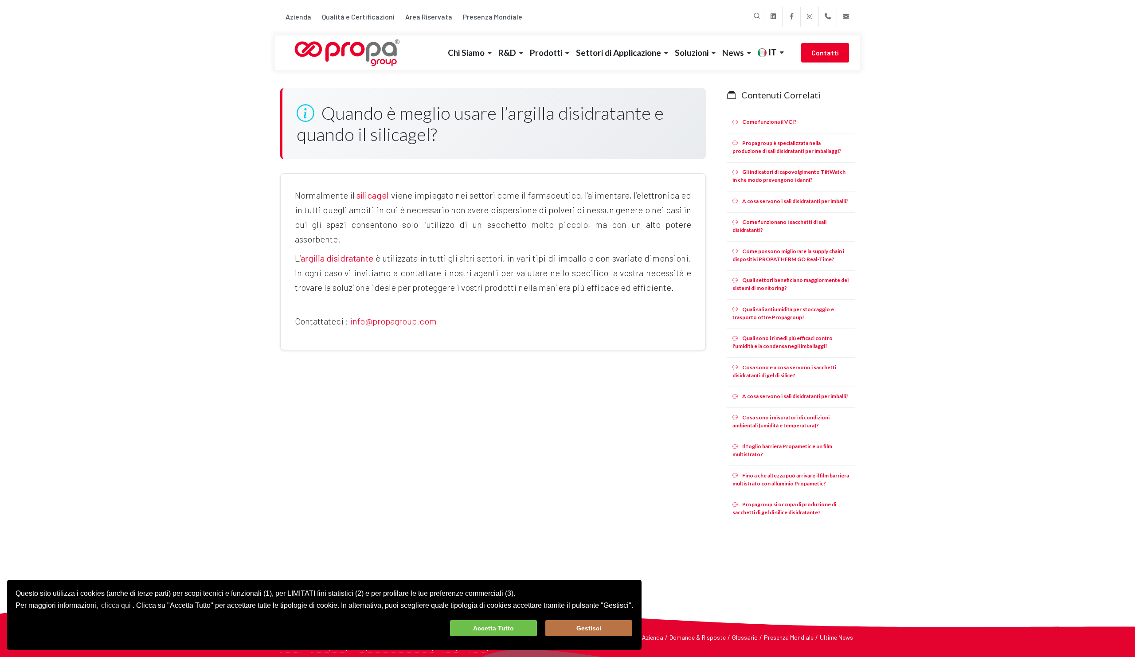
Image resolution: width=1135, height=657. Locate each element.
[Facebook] (791, 17)
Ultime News (836, 637)
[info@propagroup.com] (846, 17)
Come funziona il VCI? (769, 121)
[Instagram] (809, 17)
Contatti (825, 52)
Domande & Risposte (697, 637)
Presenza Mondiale (492, 16)
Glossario (745, 637)
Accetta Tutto (493, 628)
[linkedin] (773, 17)
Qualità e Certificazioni (358, 16)
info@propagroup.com (393, 321)
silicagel (372, 195)
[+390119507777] (828, 17)
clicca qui (116, 605)
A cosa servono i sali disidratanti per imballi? (795, 201)
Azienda (298, 16)
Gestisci (588, 628)
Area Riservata (428, 16)
